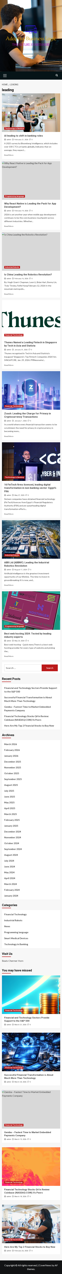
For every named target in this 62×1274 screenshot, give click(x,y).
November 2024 (12, 837)
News (7, 926)
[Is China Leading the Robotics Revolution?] (31, 251)
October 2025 (11, 773)
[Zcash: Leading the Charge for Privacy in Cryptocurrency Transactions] (31, 390)
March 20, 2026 (20, 1082)
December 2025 (12, 761)
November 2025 (12, 767)
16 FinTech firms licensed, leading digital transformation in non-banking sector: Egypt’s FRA (30, 488)
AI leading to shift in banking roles (23, 135)
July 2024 (9, 860)
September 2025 (13, 779)
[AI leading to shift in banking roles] (31, 112)
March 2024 (10, 884)
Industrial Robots (12, 267)
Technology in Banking (14, 128)
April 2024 (9, 878)
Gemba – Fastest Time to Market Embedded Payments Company (27, 708)
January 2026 (11, 755)
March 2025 (10, 814)
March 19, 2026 (20, 1139)
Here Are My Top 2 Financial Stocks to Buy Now (29, 725)
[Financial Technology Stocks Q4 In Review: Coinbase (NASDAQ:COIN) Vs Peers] (31, 1166)
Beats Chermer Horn (12, 960)
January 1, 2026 (20, 421)
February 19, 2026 (21, 211)
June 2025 (9, 796)
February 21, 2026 (21, 140)
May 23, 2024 (19, 641)
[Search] (57, 75)
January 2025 (11, 825)
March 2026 (10, 744)
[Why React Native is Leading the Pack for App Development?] (31, 180)
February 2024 (12, 889)
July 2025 (9, 790)
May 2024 (9, 872)
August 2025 (11, 785)
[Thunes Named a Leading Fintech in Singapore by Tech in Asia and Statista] (31, 319)
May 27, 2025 (19, 495)
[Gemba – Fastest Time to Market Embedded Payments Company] (31, 1109)
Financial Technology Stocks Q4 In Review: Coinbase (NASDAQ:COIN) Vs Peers (26, 718)
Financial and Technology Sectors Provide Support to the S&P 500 (30, 690)
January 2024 (11, 895)
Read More (8, 155)
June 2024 (9, 866)
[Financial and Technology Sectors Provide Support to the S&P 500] (31, 994)
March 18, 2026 (20, 1196)
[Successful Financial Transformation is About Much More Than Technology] (31, 1052)
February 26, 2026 (21, 1251)
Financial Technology (14, 335)
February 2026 (12, 750)
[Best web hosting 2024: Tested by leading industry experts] (31, 610)
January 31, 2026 (21, 350)
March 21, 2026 (20, 1025)
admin (9, 139)
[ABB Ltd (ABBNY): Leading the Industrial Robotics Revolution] (31, 539)
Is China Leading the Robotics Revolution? (28, 274)
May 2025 (9, 802)
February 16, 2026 (21, 279)
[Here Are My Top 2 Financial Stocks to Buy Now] (31, 1224)
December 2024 (12, 831)
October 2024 (11, 843)
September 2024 (13, 849)
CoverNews (45, 1265)
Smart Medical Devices (16, 938)
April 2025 (9, 808)
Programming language (14, 196)
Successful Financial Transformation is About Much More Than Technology (28, 699)
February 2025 (12, 820)
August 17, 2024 (20, 570)
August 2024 (11, 855)
